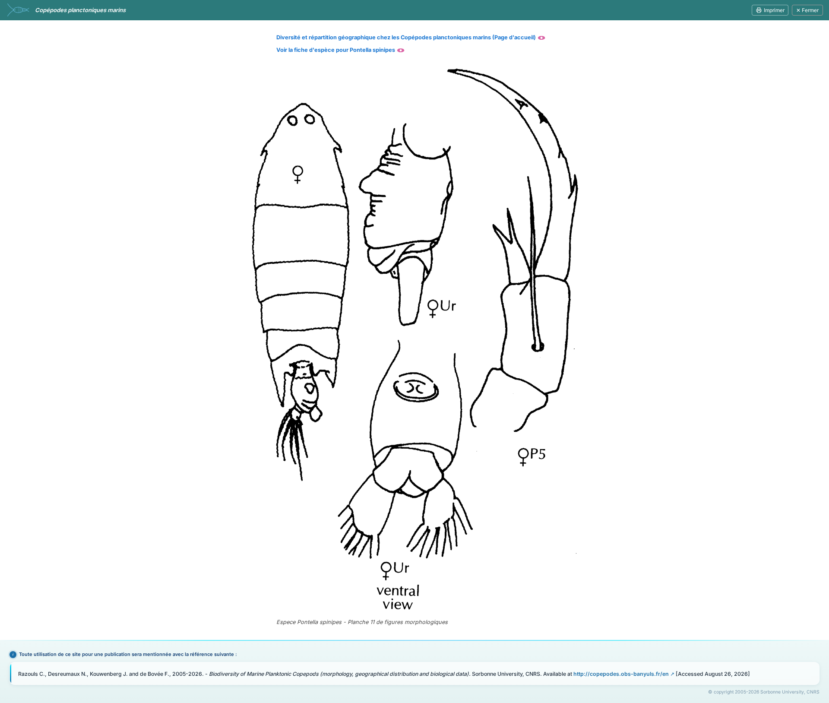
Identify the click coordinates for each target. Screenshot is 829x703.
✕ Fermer (807, 10)
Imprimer (774, 10)
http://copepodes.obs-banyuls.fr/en (621, 674)
